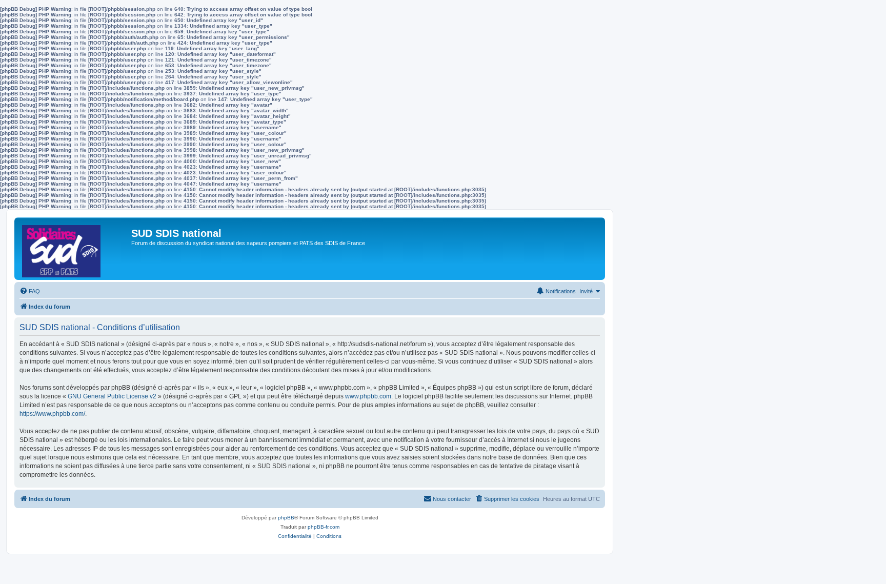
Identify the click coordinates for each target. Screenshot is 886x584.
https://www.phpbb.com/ (52, 413)
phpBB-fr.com (323, 527)
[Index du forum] (74, 248)
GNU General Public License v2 (112, 396)
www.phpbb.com (368, 396)
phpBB (286, 517)
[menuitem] (29, 291)
